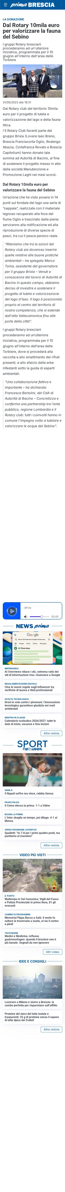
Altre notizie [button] (51, 733)
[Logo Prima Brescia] (32, 5)
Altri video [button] (52, 952)
